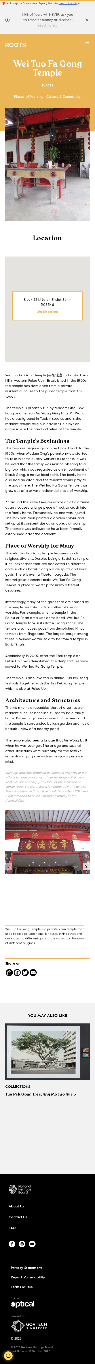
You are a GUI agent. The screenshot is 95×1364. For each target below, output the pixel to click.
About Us (16, 1206)
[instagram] (22, 1244)
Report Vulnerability (28, 1277)
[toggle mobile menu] (87, 46)
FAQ (12, 1228)
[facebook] (12, 1244)
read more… (47, 25)
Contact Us (18, 1217)
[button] (86, 866)
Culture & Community (63, 97)
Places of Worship (29, 97)
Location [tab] (47, 238)
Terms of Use (22, 1287)
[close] (87, 20)
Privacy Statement (26, 1268)
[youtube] (32, 1244)
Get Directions (47, 311)
